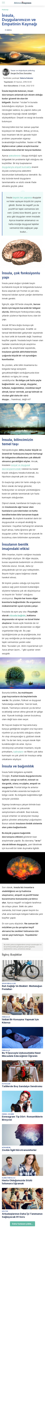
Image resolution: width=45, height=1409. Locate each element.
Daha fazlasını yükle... (22, 1224)
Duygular (6, 1084)
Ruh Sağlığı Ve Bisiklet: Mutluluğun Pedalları (22, 988)
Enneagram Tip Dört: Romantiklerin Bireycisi (22, 1118)
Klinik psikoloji (8, 1178)
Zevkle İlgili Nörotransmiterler (19, 1150)
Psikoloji (5, 10)
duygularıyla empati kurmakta (16, 167)
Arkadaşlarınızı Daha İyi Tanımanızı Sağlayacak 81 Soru (22, 1215)
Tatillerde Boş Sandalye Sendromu (22, 1086)
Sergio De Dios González (21, 73)
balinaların (18, 751)
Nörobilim (6, 1147)
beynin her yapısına (22, 197)
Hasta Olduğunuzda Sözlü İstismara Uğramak (17, 1182)
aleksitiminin (15, 155)
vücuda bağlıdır (17, 615)
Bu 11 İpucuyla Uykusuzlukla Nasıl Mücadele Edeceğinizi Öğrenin (21, 1054)
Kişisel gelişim (8, 1114)
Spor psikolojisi (9, 983)
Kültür (5, 1211)
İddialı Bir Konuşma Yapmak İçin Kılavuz (20, 1021)
